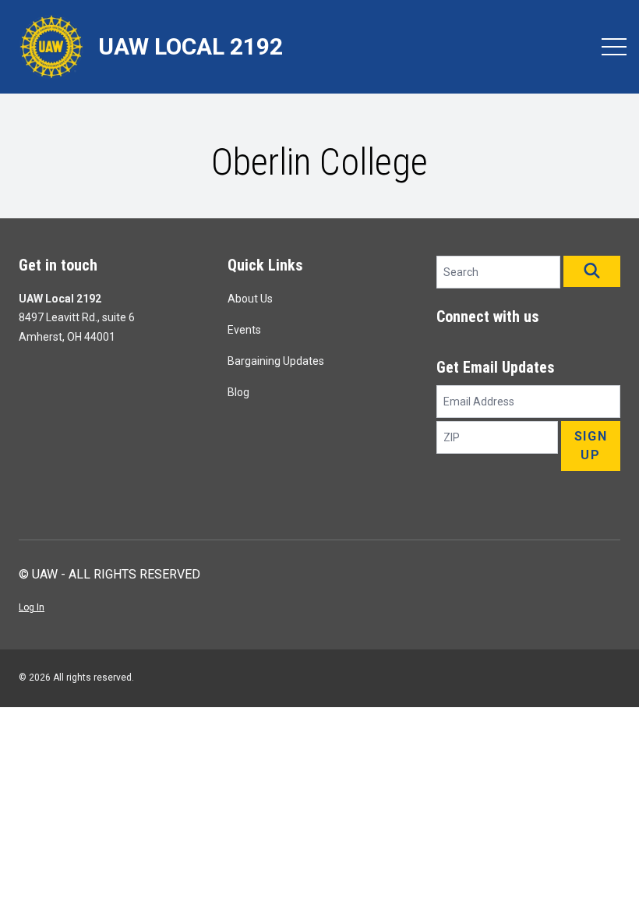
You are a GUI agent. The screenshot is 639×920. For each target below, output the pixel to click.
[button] (591, 271)
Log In (31, 607)
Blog (238, 392)
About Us (250, 298)
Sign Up (590, 445)
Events (244, 330)
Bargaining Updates (276, 361)
